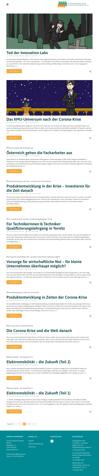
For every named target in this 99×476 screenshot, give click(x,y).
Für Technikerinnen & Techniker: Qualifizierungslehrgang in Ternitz (35, 226)
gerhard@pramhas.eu (18, 454)
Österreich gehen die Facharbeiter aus (39, 153)
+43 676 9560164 (18, 456)
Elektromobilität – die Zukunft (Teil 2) (38, 362)
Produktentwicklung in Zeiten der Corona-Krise (46, 297)
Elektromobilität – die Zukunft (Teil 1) (38, 393)
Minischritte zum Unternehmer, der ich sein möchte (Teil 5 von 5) (81, 465)
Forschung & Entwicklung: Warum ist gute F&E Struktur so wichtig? (81, 455)
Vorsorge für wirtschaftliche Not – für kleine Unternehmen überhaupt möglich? (44, 263)
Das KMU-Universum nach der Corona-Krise (43, 119)
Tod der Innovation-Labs (27, 52)
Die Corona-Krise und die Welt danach (39, 330)
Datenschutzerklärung (35, 444)
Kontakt (31, 441)
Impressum (32, 447)
